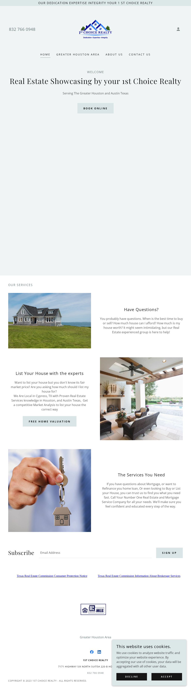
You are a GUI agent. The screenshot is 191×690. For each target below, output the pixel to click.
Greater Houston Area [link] (78, 54)
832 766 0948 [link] (22, 29)
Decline (131, 676)
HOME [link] (45, 54)
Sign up (169, 553)
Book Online (95, 108)
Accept (166, 676)
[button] (178, 29)
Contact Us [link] (140, 54)
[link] (95, 29)
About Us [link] (114, 54)
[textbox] (95, 553)
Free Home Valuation (50, 421)
